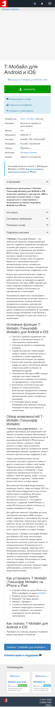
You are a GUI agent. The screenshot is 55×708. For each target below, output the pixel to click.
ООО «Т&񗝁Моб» (27, 118)
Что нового (12, 212)
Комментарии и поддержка (21, 655)
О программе (13, 181)
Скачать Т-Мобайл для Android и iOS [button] (28, 647)
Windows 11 (39, 682)
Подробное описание (17, 232)
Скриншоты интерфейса (20, 104)
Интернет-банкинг (10, 9)
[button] (27, 89)
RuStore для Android (18, 682)
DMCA (48, 705)
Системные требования (19, 218)
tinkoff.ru (42, 593)
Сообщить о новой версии (21, 110)
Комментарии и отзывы (20, 99)
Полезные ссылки (15, 225)
